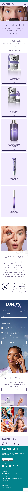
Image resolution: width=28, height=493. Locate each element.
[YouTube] (18, 444)
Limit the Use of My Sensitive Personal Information (12, 478)
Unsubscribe (4, 471)
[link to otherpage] (14, 66)
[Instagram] (6, 444)
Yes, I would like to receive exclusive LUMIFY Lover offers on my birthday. (14, 333)
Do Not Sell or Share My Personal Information (11, 473)
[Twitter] (13, 465)
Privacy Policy (17, 337)
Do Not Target (5, 476)
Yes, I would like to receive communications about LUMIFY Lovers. (15, 328)
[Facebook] (3, 444)
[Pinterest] (14, 444)
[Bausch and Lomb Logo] (10, 449)
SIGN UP (14, 342)
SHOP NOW (14, 33)
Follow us (14, 390)
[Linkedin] (10, 465)
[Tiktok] (10, 444)
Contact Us (4, 480)
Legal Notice (4, 485)
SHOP (14, 82)
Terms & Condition (5, 487)
